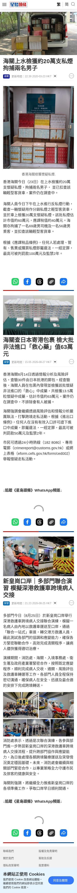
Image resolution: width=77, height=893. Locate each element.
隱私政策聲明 (11, 865)
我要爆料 (44, 865)
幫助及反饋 (45, 858)
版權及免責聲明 (48, 851)
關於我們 (8, 858)
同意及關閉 (60, 880)
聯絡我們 (8, 851)
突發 (6, 362)
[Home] (18, 4)
